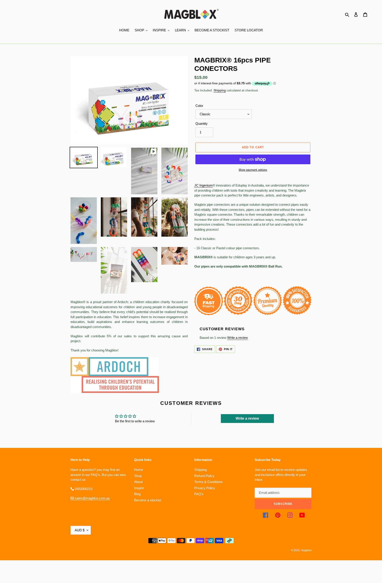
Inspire (139, 488)
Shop (138, 476)
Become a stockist (147, 500)
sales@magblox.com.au (92, 498)
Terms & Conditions (208, 482)
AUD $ (79, 530)
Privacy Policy (204, 488)
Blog (137, 494)
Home (138, 470)
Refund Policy (204, 476)
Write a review (237, 338)
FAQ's (198, 494)
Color (199, 106)
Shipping (220, 90)
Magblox (306, 550)
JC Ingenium (203, 185)
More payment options (253, 170)
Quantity (201, 123)
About (138, 482)
